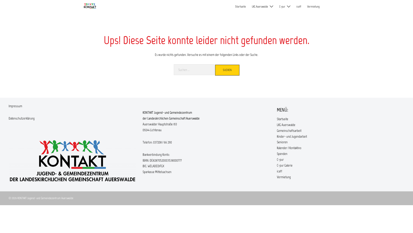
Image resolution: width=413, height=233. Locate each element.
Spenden (282, 154)
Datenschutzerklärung (22, 118)
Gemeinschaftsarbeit (289, 131)
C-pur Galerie (285, 165)
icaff (298, 6)
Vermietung (313, 6)
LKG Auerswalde (260, 6)
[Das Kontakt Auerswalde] (90, 6)
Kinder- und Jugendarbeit (292, 136)
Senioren (282, 142)
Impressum (15, 106)
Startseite (240, 6)
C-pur (282, 6)
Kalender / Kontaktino (289, 148)
